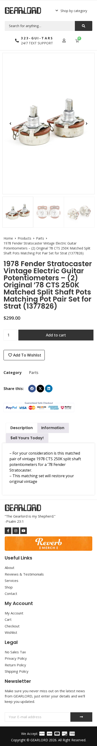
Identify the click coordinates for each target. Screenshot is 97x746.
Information (52, 428)
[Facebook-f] (8, 530)
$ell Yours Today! (27, 438)
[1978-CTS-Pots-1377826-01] (48, 123)
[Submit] (81, 717)
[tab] (21, 428)
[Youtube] (23, 530)
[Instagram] (15, 530)
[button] (71, 11)
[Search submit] (83, 26)
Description (21, 428)
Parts (40, 238)
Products (24, 238)
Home (8, 238)
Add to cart (56, 335)
